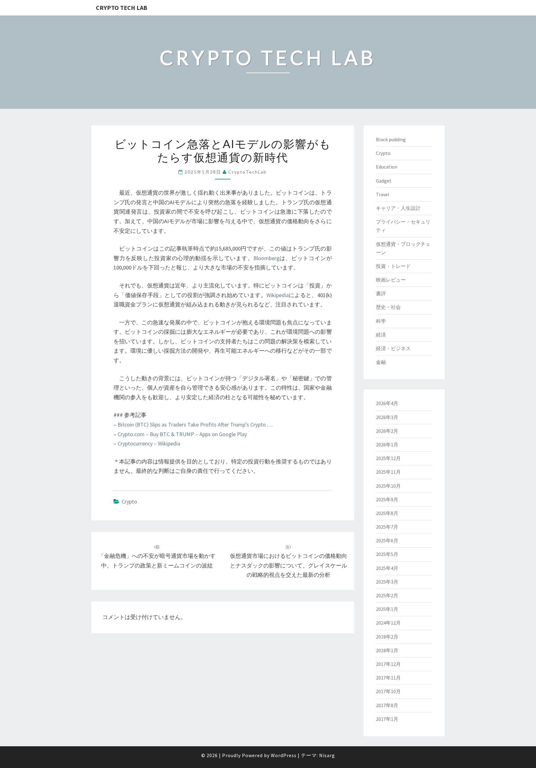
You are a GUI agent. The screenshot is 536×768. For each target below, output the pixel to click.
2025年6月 (387, 540)
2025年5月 (387, 554)
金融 (381, 362)
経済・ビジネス (393, 348)
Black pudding (391, 139)
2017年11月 (388, 678)
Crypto (129, 501)
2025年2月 (387, 595)
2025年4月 (387, 568)
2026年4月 (387, 403)
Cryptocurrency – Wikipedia (149, 443)
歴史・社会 (388, 307)
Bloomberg (266, 258)
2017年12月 (388, 664)
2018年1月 (387, 650)
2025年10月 (388, 486)
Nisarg (327, 755)
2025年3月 (387, 582)
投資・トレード (393, 266)
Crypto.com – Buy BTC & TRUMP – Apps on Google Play (182, 434)
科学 (381, 321)
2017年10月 (388, 691)
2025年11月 (388, 472)
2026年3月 (387, 417)
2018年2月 (387, 637)
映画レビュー (391, 280)
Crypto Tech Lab (121, 7)
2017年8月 (387, 705)
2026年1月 (387, 444)
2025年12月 (388, 458)
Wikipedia (277, 295)
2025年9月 (387, 499)
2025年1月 (387, 609)
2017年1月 (387, 719)
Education (386, 167)
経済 (381, 335)
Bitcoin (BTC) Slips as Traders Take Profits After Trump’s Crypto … (195, 424)
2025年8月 (387, 513)
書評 (381, 293)
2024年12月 (388, 623)
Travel (382, 194)
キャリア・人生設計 (398, 208)
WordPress (284, 755)
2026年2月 (387, 431)
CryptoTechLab (247, 171)
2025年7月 (387, 527)
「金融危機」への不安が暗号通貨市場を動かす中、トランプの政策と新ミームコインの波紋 (157, 556)
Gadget (383, 181)
